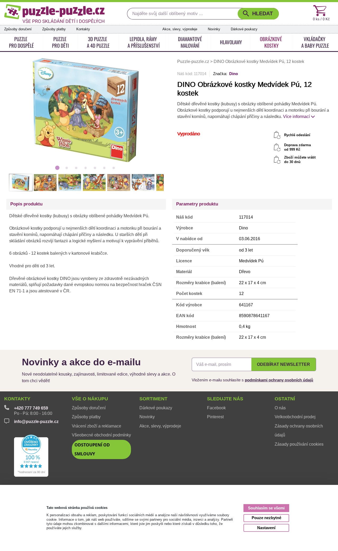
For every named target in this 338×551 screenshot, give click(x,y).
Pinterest (215, 417)
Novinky (214, 29)
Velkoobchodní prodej (295, 417)
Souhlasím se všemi (266, 508)
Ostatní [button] (285, 398)
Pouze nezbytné (266, 517)
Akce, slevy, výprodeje (179, 29)
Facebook (216, 408)
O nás (280, 408)
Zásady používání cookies (299, 444)
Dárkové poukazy (244, 29)
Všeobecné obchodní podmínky (101, 435)
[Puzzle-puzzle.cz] (54, 13)
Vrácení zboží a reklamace (96, 426)
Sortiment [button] (153, 398)
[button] (258, 13)
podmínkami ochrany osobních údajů (279, 380)
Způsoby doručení (18, 29)
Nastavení (266, 527)
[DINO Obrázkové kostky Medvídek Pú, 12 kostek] (85, 110)
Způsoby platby (54, 29)
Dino (233, 73)
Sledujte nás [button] (225, 398)
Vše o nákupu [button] (90, 398)
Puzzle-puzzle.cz (193, 61)
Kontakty (83, 29)
